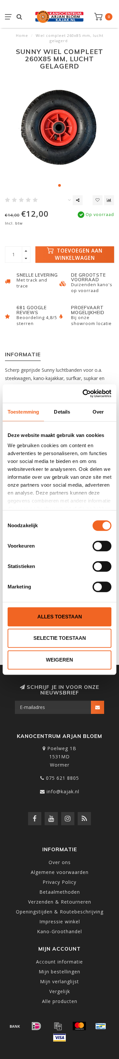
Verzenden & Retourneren (59, 902)
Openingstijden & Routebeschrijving (59, 912)
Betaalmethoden (59, 892)
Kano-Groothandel (59, 931)
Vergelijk (59, 991)
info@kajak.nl (63, 791)
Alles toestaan (59, 616)
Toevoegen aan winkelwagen (79, 254)
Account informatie (59, 962)
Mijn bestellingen (59, 971)
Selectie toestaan (59, 638)
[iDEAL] (36, 1026)
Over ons (60, 862)
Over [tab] (98, 412)
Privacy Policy (59, 882)
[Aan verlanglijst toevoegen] (97, 200)
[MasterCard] (79, 1026)
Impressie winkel (59, 921)
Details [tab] (62, 412)
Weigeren (59, 660)
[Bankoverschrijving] (15, 1026)
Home (22, 35)
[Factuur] (58, 1026)
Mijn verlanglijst (59, 981)
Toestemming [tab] (23, 412)
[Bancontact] (101, 1026)
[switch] (102, 546)
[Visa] (59, 1038)
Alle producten (59, 1001)
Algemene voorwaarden (60, 872)
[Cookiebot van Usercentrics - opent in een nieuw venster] (84, 393)
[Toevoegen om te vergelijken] (109, 200)
